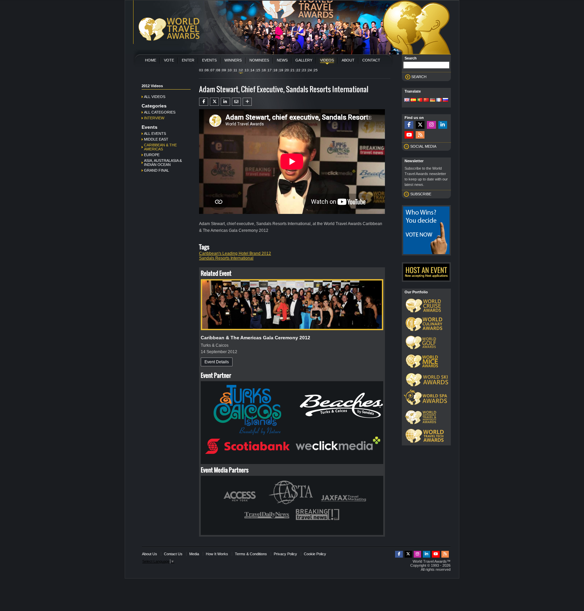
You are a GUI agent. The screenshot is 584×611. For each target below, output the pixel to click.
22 (298, 70)
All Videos (154, 97)
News (282, 60)
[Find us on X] (420, 125)
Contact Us (173, 554)
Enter (188, 60)
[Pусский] (445, 100)
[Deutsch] (432, 100)
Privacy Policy (285, 554)
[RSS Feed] (420, 135)
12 (241, 70)
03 (201, 70)
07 (213, 70)
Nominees (259, 60)
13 (247, 70)
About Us (149, 554)
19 (281, 70)
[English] (407, 100)
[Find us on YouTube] (409, 135)
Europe (152, 155)
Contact (371, 60)
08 (218, 70)
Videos (327, 60)
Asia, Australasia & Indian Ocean (163, 162)
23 (304, 70)
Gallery (303, 60)
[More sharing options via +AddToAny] (247, 101)
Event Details (216, 362)
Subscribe (420, 194)
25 (316, 70)
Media (194, 554)
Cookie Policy (315, 554)
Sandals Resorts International (226, 258)
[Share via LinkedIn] (225, 101)
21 (293, 70)
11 (235, 70)
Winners (233, 60)
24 (310, 70)
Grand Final (156, 170)
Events (209, 60)
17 (270, 70)
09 (224, 70)
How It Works (217, 554)
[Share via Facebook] (203, 101)
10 (230, 70)
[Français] (439, 100)
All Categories (159, 112)
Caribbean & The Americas (160, 147)
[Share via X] (214, 101)
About (348, 60)
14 (252, 70)
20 (287, 70)
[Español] (413, 100)
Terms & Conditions (251, 554)
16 (264, 70)
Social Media (423, 146)
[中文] (426, 100)
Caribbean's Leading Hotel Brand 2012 (235, 253)
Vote (169, 60)
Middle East (156, 139)
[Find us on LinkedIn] (442, 125)
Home (150, 60)
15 (258, 70)
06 (207, 70)
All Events (155, 133)
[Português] (419, 100)
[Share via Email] (236, 101)
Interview (154, 118)
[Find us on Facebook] (409, 125)
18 (275, 70)
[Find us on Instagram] (431, 125)
